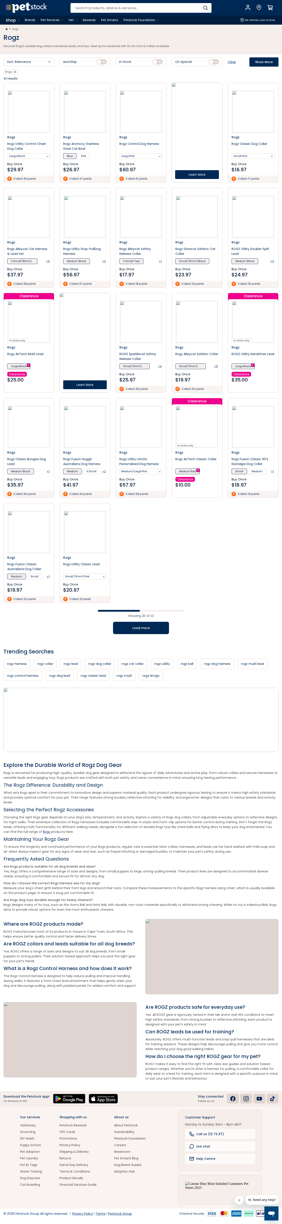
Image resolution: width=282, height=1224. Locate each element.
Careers (120, 1145)
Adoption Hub (124, 1171)
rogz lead (71, 664)
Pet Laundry (29, 1158)
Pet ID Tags (28, 1165)
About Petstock (126, 1125)
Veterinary (28, 1125)
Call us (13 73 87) (210, 1134)
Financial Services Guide (77, 1184)
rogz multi (124, 675)
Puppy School (30, 1145)
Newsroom (122, 1151)
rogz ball (187, 664)
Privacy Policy (69, 1145)
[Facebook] (233, 1099)
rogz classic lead (93, 675)
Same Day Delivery (73, 1165)
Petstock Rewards (73, 1125)
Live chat (203, 1146)
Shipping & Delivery (74, 1151)
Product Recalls (71, 1178)
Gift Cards (67, 1132)
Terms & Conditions (74, 1171)
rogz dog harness (217, 664)
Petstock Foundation (130, 1138)
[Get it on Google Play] (69, 1099)
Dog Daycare (30, 1178)
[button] (29, 61)
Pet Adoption (30, 1151)
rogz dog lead (59, 675)
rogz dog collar (99, 664)
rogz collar (45, 664)
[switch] (101, 61)
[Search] (205, 8)
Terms (101, 1213)
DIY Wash (27, 1138)
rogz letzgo (151, 675)
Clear (232, 62)
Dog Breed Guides (127, 1165)
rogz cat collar (133, 664)
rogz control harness (23, 675)
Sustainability (124, 1132)
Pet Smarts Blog (126, 1158)
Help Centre (205, 1159)
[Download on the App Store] (103, 1099)
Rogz (15, 29)
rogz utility (162, 664)
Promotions (68, 1138)
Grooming (27, 1132)
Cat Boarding (30, 1184)
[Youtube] (259, 1099)
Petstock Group (120, 1213)
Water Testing (31, 1171)
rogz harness (17, 664)
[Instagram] (246, 1099)
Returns (65, 1158)
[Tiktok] (272, 1099)
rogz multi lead (252, 664)
